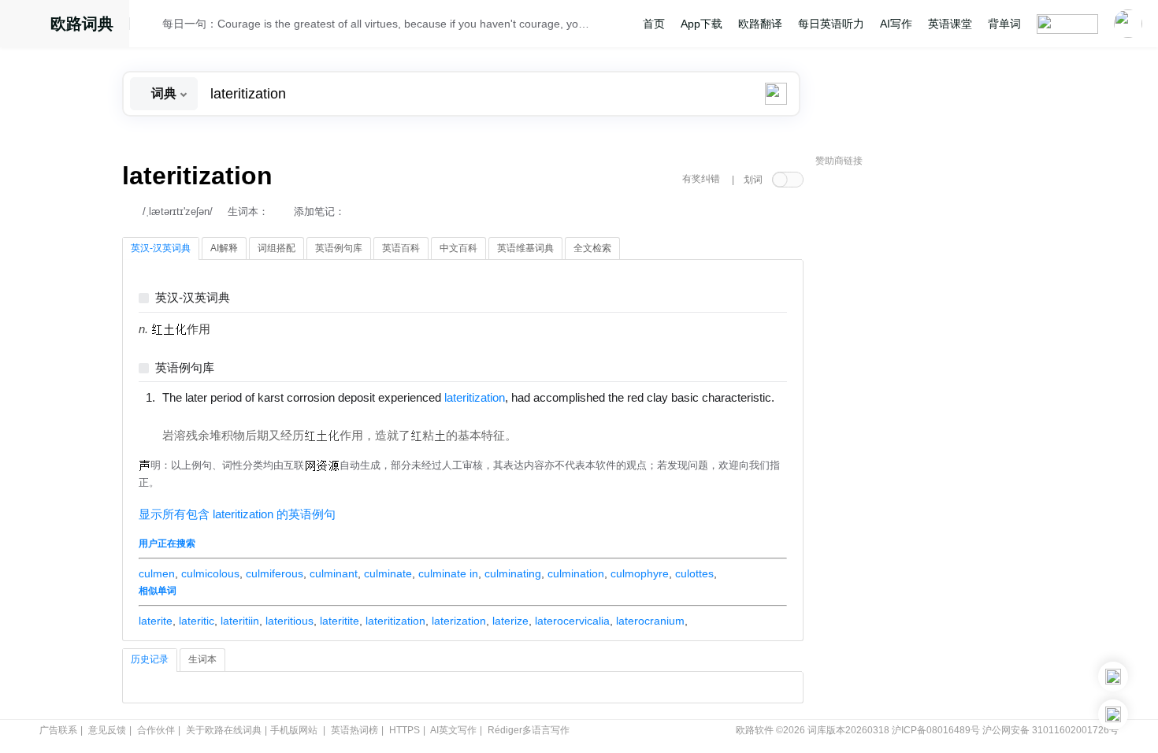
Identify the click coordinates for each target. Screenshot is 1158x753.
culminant (334, 573)
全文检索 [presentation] (592, 248)
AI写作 (896, 23)
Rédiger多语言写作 (529, 730)
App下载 (701, 23)
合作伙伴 (156, 730)
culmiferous (274, 573)
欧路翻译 (760, 23)
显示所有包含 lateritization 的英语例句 (237, 514)
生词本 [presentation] (202, 659)
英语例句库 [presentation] (338, 248)
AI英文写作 (453, 730)
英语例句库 (184, 368)
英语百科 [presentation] (401, 248)
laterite (156, 620)
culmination (575, 573)
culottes (694, 573)
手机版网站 (293, 730)
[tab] (160, 249)
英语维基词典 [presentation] (525, 248)
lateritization (395, 620)
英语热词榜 (354, 730)
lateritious (289, 620)
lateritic (196, 620)
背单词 (1004, 23)
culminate (388, 573)
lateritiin (240, 620)
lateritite (339, 620)
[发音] (150, 26)
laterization (459, 620)
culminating (512, 573)
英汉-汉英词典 (192, 298)
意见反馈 (107, 730)
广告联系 (58, 730)
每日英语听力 (831, 23)
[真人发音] (189, 413)
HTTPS (404, 730)
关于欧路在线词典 (224, 730)
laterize (510, 620)
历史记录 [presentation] (150, 659)
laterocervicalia (572, 620)
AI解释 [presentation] (224, 248)
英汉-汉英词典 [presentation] (161, 248)
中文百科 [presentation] (458, 248)
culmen (157, 573)
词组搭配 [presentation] (276, 248)
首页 (654, 23)
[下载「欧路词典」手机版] (1113, 677)
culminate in (448, 573)
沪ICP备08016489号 (936, 730)
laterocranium (650, 620)
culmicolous (210, 573)
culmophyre (640, 573)
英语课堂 (950, 23)
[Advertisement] (933, 413)
